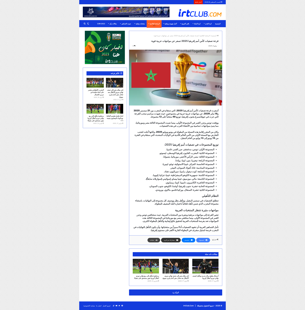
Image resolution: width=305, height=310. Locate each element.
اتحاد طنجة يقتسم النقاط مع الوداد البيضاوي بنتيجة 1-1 (115, 118)
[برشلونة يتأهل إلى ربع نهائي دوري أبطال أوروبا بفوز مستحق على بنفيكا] (146, 266)
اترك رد (176, 292)
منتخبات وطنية (140, 24)
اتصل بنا (99, 306)
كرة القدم (208, 24)
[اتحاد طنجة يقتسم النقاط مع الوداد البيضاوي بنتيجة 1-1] (114, 109)
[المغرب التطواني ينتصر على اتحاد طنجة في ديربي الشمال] (95, 83)
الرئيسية (218, 24)
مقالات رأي (113, 24)
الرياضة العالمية (155, 24)
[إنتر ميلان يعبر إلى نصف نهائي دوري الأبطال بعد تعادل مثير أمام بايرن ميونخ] (176, 266)
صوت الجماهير (126, 24)
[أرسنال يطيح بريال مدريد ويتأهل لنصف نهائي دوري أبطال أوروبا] (205, 266)
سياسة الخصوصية (89, 306)
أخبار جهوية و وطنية (171, 24)
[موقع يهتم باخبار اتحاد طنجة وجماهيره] (200, 13)
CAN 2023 (101, 24)
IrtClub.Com (188, 306)
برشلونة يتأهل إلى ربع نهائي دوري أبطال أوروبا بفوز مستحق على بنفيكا (96, 118)
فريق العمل (106, 306)
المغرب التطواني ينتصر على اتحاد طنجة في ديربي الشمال (96, 92)
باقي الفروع (185, 24)
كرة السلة (197, 24)
